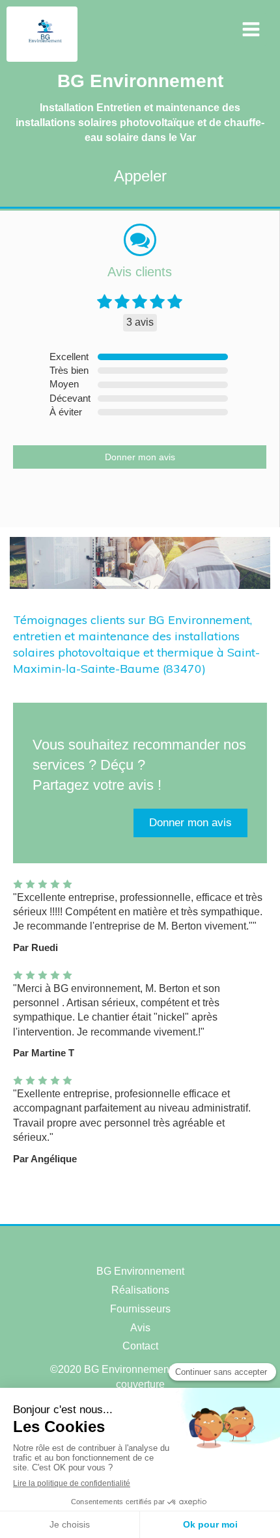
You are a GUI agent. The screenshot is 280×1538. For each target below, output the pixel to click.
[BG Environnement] (45, 48)
